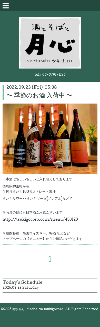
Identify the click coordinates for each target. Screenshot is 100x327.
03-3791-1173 (54, 75)
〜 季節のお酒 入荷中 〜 (39, 96)
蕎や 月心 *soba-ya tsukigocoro (37, 309)
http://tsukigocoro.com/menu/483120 (40, 220)
